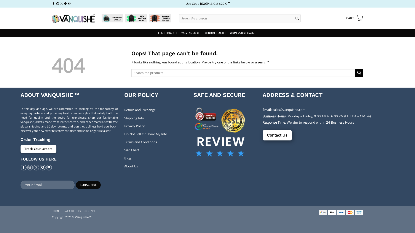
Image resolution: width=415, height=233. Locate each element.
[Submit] (297, 18)
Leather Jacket (167, 33)
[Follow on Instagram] (57, 3)
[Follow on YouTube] (69, 3)
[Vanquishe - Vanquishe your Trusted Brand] (73, 18)
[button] (354, 18)
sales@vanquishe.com (289, 109)
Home (55, 211)
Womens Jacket (191, 33)
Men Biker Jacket (215, 33)
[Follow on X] (61, 3)
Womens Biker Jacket (243, 33)
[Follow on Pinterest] (65, 3)
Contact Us (277, 135)
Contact (89, 211)
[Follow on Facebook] (54, 3)
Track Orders (71, 211)
